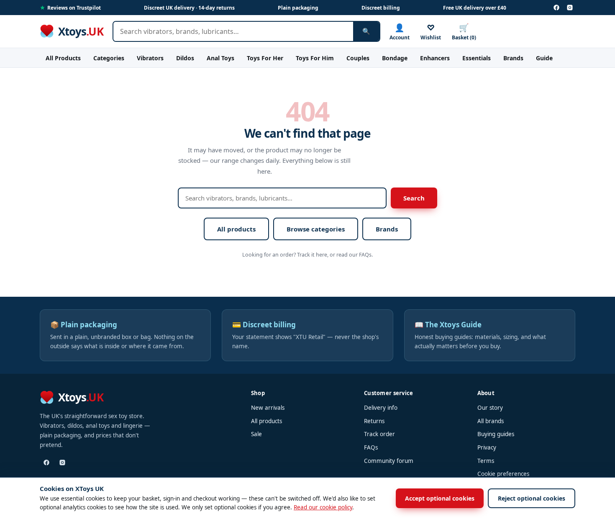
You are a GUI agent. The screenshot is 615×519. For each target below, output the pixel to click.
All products (236, 229)
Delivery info (380, 407)
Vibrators (150, 58)
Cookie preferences (503, 474)
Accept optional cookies (439, 498)
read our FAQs (354, 254)
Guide (544, 58)
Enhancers (435, 58)
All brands (490, 421)
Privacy (486, 447)
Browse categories (316, 229)
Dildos (185, 58)
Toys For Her (265, 58)
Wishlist (430, 31)
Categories (108, 58)
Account (400, 31)
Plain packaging (298, 7)
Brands (513, 58)
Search (414, 198)
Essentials (476, 58)
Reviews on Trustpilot (74, 7)
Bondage (394, 58)
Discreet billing (380, 7)
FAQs (371, 447)
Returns (374, 421)
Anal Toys (220, 58)
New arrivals (267, 407)
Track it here (312, 254)
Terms (485, 461)
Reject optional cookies (531, 498)
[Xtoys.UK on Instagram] (569, 7)
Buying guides (495, 434)
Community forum (388, 461)
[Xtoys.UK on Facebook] (556, 7)
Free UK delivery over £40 (474, 7)
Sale (256, 434)
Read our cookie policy (323, 507)
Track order (379, 434)
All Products (63, 58)
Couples (357, 58)
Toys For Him (315, 58)
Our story (490, 407)
